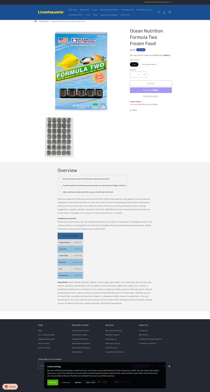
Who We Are (144, 335)
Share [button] (134, 110)
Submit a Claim (44, 348)
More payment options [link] (150, 96)
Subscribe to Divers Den (114, 352)
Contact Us (143, 330)
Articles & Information (80, 330)
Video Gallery (77, 352)
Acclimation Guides (79, 335)
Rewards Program (112, 335)
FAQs (40, 330)
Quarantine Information (81, 348)
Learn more (90, 382)
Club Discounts (111, 348)
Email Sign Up (110, 339)
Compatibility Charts (80, 339)
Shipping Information (46, 339)
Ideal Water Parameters (81, 343)
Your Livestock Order (46, 335)
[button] (159, 12)
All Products (44, 21)
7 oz (135, 64)
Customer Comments (147, 343)
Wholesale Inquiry (112, 343)
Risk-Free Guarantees (113, 330)
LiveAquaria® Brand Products (150, 339)
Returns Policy (43, 343)
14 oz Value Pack (150, 64)
